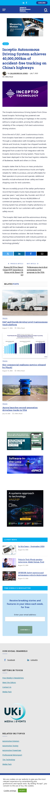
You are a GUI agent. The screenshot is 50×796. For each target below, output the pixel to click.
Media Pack (7, 692)
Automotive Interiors (10, 741)
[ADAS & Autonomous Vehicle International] (25, 10)
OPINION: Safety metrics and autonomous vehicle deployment (32, 574)
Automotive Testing (10, 746)
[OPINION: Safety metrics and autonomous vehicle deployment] (9, 576)
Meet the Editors (9, 682)
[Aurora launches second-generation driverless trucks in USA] (25, 388)
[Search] (46, 10)
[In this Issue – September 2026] (9, 549)
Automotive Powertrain (11, 750)
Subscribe (42, 3)
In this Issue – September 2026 (31, 546)
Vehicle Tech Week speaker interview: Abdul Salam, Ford (31, 560)
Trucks (5, 44)
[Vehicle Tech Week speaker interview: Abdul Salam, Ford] (9, 562)
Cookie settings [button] (10, 790)
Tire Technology (8, 759)
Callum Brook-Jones (19, 73)
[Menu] (4, 10)
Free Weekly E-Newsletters (13, 678)
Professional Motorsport (12, 755)
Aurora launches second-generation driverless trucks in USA (20, 408)
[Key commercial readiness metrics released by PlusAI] (25, 345)
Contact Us (6, 687)
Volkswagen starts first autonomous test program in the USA (37, 269)
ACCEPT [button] (22, 790)
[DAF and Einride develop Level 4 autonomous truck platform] (25, 302)
